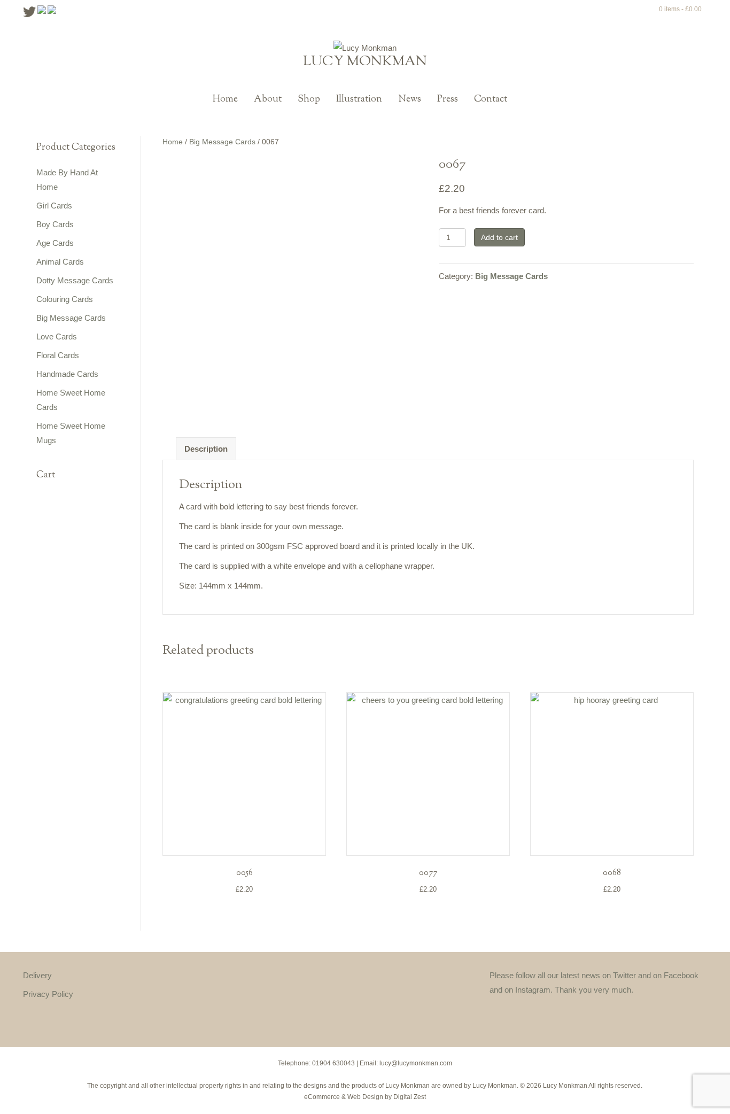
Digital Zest (409, 1097)
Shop (309, 99)
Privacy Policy (48, 994)
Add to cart (499, 237)
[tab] (206, 448)
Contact (490, 99)
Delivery (37, 975)
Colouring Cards (64, 299)
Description (206, 448)
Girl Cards (54, 205)
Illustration (359, 99)
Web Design (365, 1097)
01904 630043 (333, 1063)
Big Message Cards (71, 317)
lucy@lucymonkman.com (415, 1063)
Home (225, 99)
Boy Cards (55, 224)
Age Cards (55, 242)
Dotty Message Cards (74, 280)
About (268, 99)
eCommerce (322, 1097)
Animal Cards (60, 261)
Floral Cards (57, 355)
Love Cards (56, 336)
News (409, 99)
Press (447, 99)
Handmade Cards (67, 373)
